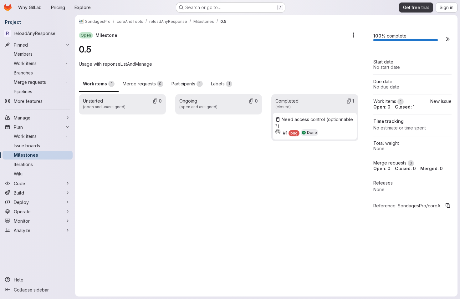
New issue (441, 101)
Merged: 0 (431, 168)
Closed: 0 (405, 168)
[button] (448, 39)
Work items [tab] (97, 83)
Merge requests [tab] (142, 83)
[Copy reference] (448, 205)
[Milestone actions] (353, 35)
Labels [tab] (220, 83)
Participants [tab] (186, 83)
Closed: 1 (405, 106)
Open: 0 (382, 106)
